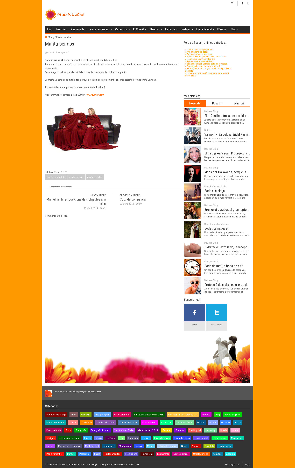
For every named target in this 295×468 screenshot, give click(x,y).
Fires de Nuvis (53, 430)
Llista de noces (162, 438)
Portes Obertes (112, 453)
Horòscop (211, 430)
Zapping (230, 453)
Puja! (247, 464)
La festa (170, 29)
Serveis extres (181, 453)
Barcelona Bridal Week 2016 (149, 414)
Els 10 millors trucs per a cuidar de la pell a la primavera (241, 116)
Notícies (61, 29)
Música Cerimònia (168, 446)
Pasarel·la (84, 453)
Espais (238, 422)
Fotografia (81, 430)
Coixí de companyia (133, 199)
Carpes (73, 422)
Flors (68, 430)
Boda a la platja (214, 191)
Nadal (184, 446)
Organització (225, 446)
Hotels (223, 430)
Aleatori (239, 103)
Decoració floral (184, 422)
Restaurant (147, 453)
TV (238, 465)
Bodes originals (218, 186)
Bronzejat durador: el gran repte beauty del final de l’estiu (242, 210)
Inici (49, 29)
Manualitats (237, 438)
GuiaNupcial (195, 430)
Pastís (97, 453)
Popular (217, 103)
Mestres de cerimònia (69, 446)
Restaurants (163, 453)
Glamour (155, 29)
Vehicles (217, 453)
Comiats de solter (106, 422)
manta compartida (56, 177)
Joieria (87, 438)
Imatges (186, 29)
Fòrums (222, 29)
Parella (71, 453)
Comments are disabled (61, 186)
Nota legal (230, 465)
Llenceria (133, 438)
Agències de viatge (56, 414)
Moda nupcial (92, 446)
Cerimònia (121, 29)
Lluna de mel (204, 29)
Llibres (146, 438)
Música (139, 446)
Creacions (62, 464)
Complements (149, 422)
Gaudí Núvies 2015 (148, 430)
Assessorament (100, 29)
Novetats (195, 103)
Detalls (200, 422)
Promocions (131, 453)
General (214, 261)
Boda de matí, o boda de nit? (223, 266)
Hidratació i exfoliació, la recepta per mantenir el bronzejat (243, 247)
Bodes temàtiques (219, 223)
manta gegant (76, 177)
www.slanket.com (95, 94)
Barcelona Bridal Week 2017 (183, 414)
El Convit (138, 29)
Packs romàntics (54, 453)
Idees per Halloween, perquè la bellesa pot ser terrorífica (242, 172)
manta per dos (94, 177)
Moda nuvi (109, 446)
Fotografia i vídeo (100, 430)
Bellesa (208, 111)
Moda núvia (125, 446)
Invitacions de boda (69, 438)
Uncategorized (200, 453)
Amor (73, 414)
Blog (233, 29)
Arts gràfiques (102, 414)
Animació (85, 414)
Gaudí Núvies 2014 (124, 430)
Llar (122, 438)
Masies (49, 446)
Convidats (166, 422)
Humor (235, 430)
